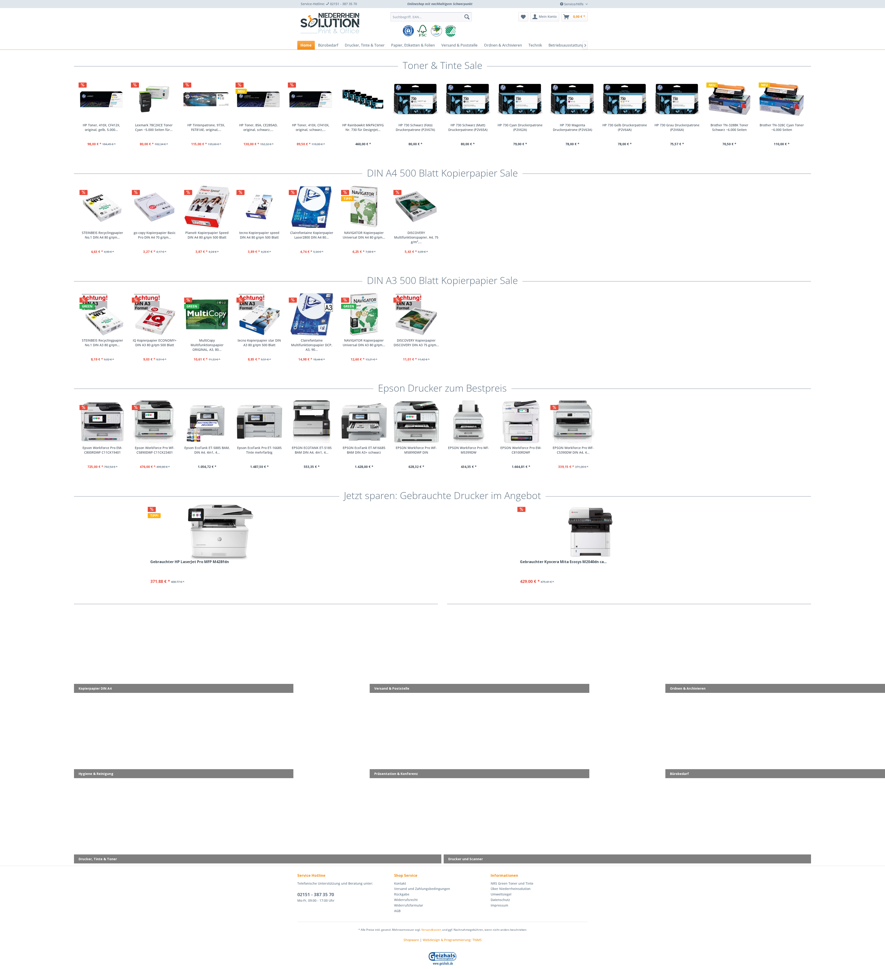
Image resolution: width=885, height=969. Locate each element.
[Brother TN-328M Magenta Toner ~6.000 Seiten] (576, 99)
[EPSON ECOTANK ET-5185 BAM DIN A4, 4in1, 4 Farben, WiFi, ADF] (311, 421)
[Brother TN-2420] (785, 99)
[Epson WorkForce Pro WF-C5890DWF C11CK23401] (154, 421)
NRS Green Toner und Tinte (512, 883)
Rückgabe (401, 894)
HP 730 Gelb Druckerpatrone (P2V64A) (314, 127)
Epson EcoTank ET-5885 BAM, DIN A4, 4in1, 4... (207, 450)
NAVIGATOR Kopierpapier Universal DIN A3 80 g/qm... (364, 342)
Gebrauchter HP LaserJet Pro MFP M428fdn (189, 561)
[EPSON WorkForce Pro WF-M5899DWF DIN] (416, 421)
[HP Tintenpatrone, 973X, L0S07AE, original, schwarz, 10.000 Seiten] (680, 99)
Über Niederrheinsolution (511, 888)
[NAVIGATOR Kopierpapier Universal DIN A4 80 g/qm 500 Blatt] (364, 206)
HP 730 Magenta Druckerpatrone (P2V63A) (262, 127)
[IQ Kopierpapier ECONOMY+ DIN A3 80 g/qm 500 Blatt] (154, 314)
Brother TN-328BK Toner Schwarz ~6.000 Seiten (419, 127)
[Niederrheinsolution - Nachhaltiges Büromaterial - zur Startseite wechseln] (330, 25)
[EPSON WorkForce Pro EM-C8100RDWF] (521, 421)
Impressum (499, 905)
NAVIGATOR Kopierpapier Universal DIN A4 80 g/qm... (364, 234)
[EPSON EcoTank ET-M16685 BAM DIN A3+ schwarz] (364, 421)
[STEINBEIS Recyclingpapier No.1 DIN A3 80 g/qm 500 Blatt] (102, 314)
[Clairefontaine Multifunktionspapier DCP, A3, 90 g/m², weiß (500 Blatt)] (311, 314)
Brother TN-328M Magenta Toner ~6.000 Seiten (576, 127)
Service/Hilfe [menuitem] (573, 4)
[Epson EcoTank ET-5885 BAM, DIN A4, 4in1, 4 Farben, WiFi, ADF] (207, 421)
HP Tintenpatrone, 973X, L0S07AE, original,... (680, 127)
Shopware (411, 940)
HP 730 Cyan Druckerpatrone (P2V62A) (209, 127)
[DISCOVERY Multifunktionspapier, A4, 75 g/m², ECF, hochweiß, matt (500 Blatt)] (416, 206)
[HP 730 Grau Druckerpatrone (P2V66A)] (366, 99)
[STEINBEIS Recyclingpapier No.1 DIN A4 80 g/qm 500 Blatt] (102, 206)
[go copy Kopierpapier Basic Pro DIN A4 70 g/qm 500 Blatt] (154, 206)
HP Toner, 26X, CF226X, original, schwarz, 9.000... (733, 127)
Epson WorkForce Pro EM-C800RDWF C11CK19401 (102, 450)
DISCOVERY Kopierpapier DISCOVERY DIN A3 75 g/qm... (416, 342)
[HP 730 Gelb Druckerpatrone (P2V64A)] (314, 99)
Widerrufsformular (408, 905)
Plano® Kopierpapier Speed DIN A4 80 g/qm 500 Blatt (207, 234)
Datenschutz (500, 900)
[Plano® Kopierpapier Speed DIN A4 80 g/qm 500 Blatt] (207, 206)
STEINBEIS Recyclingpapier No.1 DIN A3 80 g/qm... (102, 342)
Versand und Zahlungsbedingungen (422, 888)
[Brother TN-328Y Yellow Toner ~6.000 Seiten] (523, 99)
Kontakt (400, 883)
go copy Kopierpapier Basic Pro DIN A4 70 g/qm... (155, 234)
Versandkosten (431, 930)
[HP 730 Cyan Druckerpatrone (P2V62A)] (210, 99)
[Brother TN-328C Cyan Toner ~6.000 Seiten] (471, 99)
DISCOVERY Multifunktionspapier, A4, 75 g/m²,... (416, 237)
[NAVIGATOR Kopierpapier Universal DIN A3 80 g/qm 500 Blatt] (364, 314)
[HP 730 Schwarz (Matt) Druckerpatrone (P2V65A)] (157, 99)
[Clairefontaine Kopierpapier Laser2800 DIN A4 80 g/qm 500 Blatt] (311, 206)
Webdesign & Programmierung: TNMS (452, 940)
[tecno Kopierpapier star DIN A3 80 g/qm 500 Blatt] (259, 314)
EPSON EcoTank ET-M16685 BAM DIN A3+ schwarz (364, 450)
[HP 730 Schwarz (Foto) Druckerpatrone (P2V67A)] (105, 99)
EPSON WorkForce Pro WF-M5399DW (468, 450)
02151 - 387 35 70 (315, 895)
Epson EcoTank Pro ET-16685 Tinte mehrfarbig (259, 450)
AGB (397, 911)
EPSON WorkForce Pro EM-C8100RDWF (521, 450)
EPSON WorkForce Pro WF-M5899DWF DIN (416, 450)
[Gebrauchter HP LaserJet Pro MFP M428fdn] (220, 532)
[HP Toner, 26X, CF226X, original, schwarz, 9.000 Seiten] (733, 99)
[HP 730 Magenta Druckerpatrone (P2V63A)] (262, 99)
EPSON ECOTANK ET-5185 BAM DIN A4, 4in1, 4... (312, 450)
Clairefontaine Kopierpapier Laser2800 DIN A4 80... (311, 234)
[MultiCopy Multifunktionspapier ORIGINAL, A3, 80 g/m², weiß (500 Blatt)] (207, 314)
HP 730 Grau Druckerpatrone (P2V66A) (366, 127)
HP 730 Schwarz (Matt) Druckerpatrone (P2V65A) (157, 127)
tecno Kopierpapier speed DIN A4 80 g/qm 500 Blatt (259, 234)
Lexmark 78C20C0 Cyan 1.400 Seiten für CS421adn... (628, 127)
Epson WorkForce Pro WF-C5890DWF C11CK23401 (154, 450)
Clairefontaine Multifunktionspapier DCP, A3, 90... (311, 345)
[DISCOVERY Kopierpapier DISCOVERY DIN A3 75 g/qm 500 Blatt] (416, 314)
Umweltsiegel (501, 894)
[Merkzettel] (523, 16)
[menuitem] (431, 16)
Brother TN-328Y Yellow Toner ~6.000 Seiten (524, 127)
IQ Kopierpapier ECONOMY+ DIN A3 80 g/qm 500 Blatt (155, 342)
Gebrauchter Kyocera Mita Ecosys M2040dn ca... (563, 561)
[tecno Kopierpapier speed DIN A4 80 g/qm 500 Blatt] (259, 206)
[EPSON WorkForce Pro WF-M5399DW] (468, 421)
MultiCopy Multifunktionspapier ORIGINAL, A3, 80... (207, 345)
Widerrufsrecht (406, 900)
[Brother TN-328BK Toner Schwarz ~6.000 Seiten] (419, 99)
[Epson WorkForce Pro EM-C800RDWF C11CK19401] (102, 421)
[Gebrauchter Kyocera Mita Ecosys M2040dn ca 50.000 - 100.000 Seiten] (590, 532)
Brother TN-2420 (785, 125)
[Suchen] (467, 16)
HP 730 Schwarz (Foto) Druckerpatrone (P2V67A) (105, 127)
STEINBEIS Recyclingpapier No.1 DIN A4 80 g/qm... (102, 234)
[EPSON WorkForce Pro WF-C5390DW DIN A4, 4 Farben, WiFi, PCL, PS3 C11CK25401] (573, 421)
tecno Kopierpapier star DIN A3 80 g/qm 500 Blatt (259, 342)
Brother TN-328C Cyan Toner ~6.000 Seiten (471, 127)
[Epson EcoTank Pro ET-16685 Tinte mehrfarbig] (259, 421)
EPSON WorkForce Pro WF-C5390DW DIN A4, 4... (573, 450)
